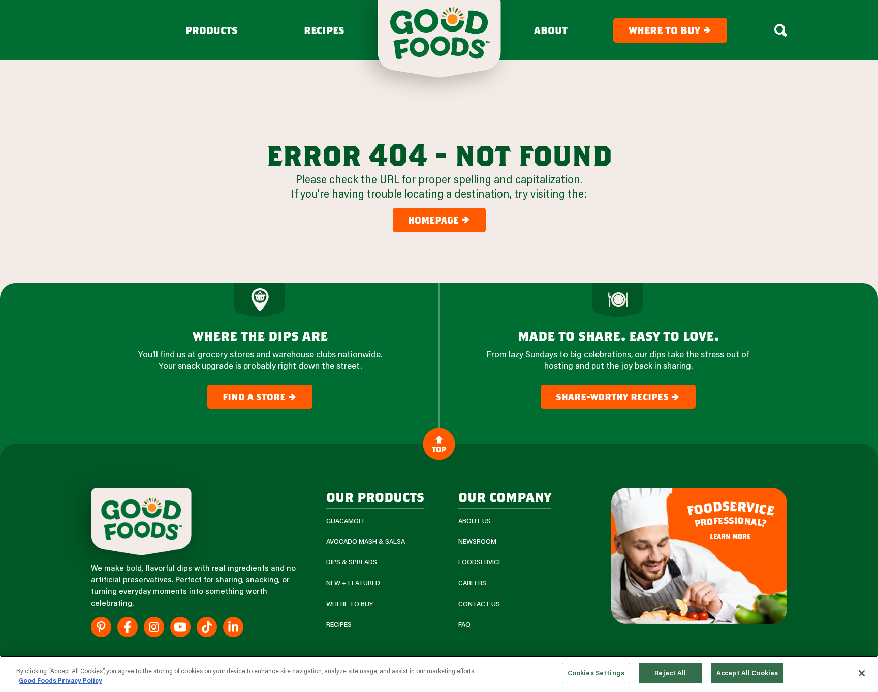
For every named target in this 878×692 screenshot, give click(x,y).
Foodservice (480, 562)
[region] (439, 674)
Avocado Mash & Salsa (365, 541)
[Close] (862, 673)
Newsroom (477, 541)
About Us (474, 521)
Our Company (504, 496)
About (551, 30)
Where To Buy (349, 604)
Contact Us (479, 604)
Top (439, 448)
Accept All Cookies (747, 673)
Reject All (670, 673)
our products (375, 496)
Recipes (324, 30)
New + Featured (353, 583)
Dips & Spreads (351, 562)
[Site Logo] (141, 521)
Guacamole (346, 521)
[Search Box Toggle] (780, 30)
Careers (472, 583)
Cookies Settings (596, 673)
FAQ (464, 624)
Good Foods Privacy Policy (60, 681)
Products (211, 30)
